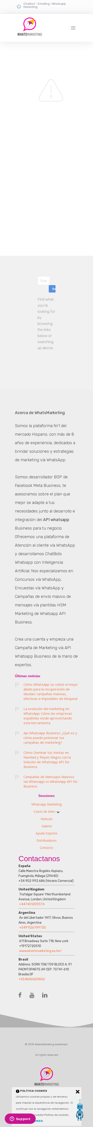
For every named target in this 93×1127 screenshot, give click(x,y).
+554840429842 (32, 979)
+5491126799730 (32, 928)
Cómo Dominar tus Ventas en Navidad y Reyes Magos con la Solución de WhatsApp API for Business (47, 759)
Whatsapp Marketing (46, 804)
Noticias (47, 819)
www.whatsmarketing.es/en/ (40, 951)
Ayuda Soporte (46, 833)
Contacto (46, 847)
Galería (47, 826)
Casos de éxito (44, 811)
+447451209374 (31, 904)
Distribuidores (46, 840)
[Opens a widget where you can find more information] (20, 1119)
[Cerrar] (77, 1092)
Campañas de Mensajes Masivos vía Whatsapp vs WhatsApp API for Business (50, 781)
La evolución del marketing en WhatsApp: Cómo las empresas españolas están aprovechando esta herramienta (47, 715)
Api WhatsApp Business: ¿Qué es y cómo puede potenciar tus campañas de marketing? (50, 738)
